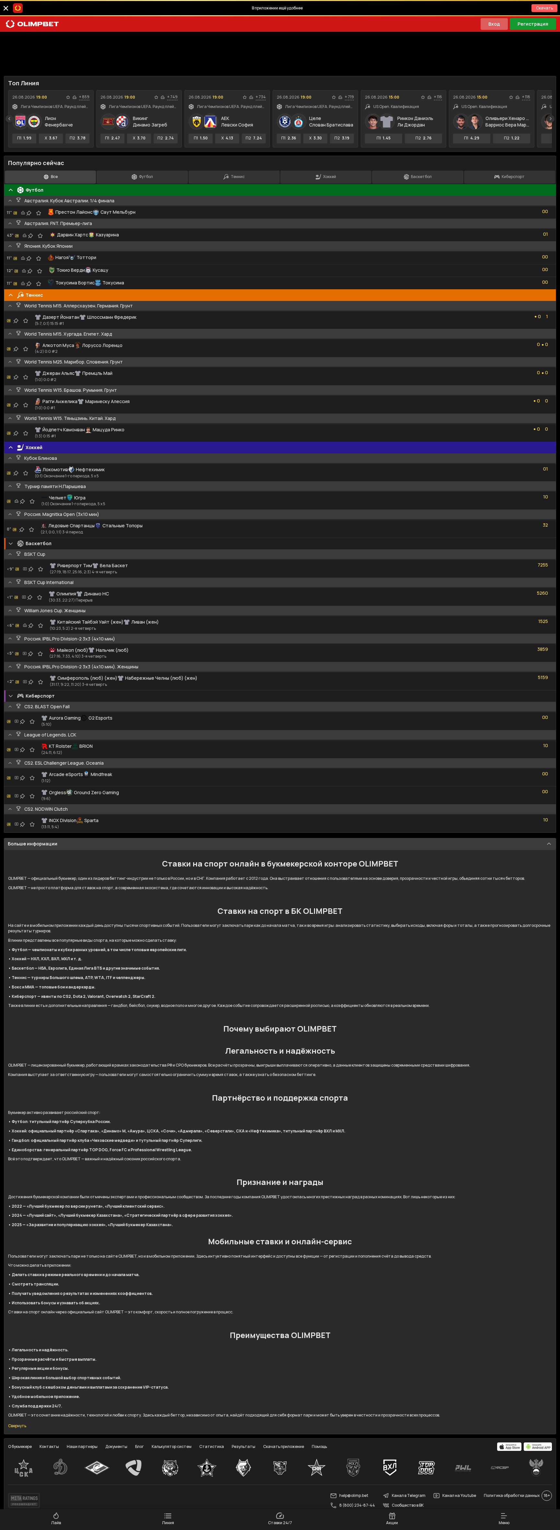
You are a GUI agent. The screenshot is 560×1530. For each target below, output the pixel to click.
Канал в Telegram (409, 1495)
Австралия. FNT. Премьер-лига (58, 223)
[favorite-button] (68, 97)
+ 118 (526, 97)
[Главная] (32, 24)
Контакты (49, 1446)
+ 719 (349, 97)
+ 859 (84, 97)
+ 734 (261, 97)
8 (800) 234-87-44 (357, 1505)
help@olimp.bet (353, 1495)
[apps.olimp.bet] (509, 1446)
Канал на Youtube (459, 1495)
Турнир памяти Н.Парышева (55, 486)
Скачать (544, 8)
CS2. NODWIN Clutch (46, 809)
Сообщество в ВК (408, 1505)
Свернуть (17, 1425)
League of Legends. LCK (50, 735)
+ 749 (172, 97)
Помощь (319, 1446)
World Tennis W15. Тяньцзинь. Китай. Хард (70, 418)
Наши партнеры (82, 1446)
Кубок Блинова (40, 458)
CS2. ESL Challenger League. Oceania (64, 763)
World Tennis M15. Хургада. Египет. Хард (68, 334)
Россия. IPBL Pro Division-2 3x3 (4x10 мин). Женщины (81, 666)
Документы (116, 1446)
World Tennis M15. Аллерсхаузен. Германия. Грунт (78, 306)
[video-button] (25, 569)
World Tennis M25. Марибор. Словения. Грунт (73, 362)
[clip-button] (29, 213)
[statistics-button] (74, 97)
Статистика (211, 1446)
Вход (494, 24)
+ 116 (438, 97)
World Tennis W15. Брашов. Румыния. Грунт (70, 390)
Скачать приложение (283, 1446)
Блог (139, 1446)
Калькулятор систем (172, 1446)
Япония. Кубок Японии (48, 246)
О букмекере (20, 1446)
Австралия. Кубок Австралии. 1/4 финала (69, 200)
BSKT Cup (34, 554)
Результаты (243, 1446)
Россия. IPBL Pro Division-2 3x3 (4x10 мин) (69, 639)
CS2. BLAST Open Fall (47, 706)
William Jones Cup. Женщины (55, 610)
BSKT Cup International (49, 582)
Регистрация (533, 24)
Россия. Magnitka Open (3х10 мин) (61, 514)
